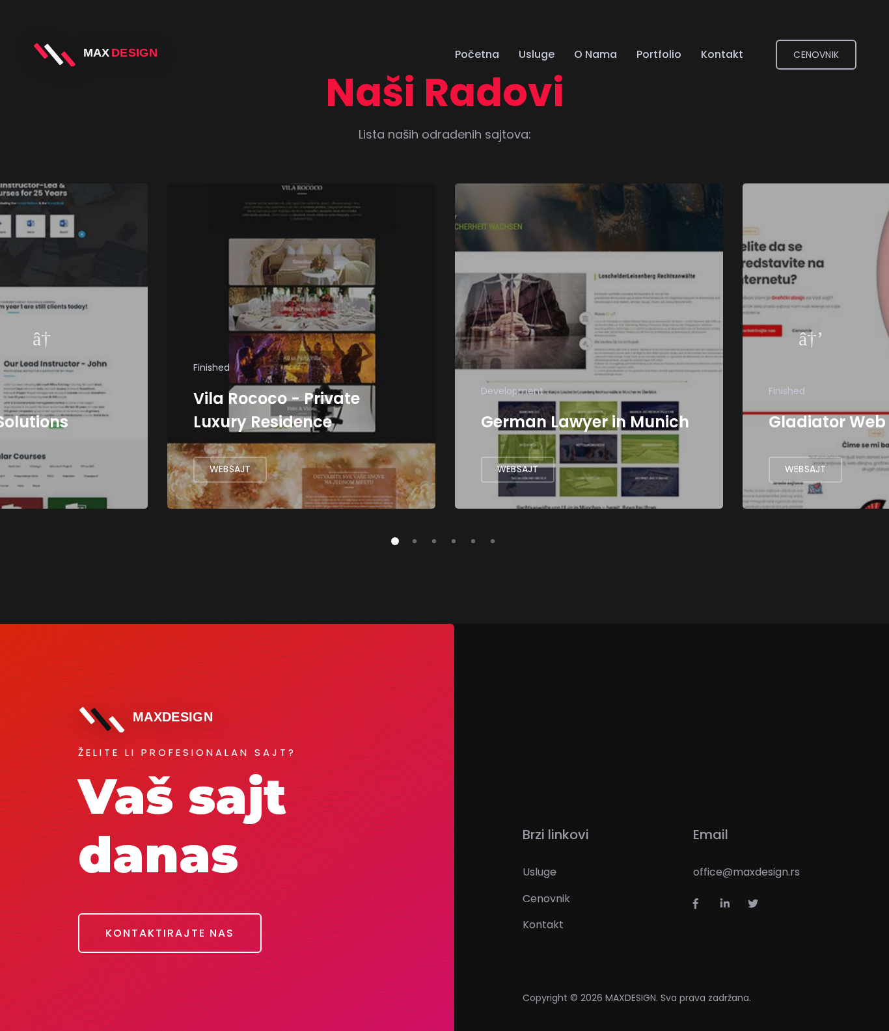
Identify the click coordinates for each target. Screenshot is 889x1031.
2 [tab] (411, 539)
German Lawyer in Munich (585, 422)
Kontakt (722, 54)
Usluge (536, 54)
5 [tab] (470, 539)
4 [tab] (451, 539)
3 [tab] (431, 539)
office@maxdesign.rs (746, 871)
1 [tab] (392, 539)
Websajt (230, 468)
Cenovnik (546, 898)
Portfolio (658, 54)
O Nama (595, 54)
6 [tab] (490, 539)
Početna (477, 54)
